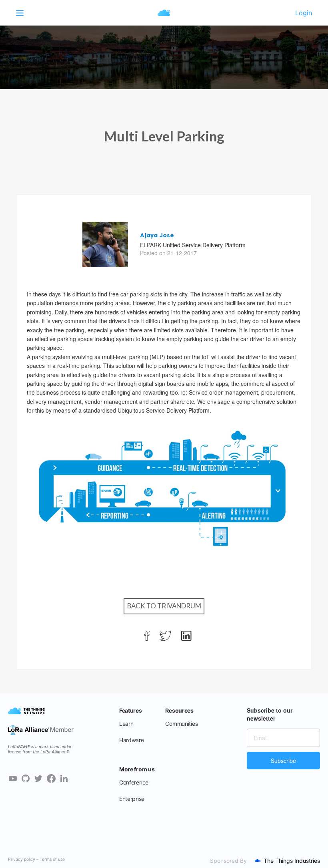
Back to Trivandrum (164, 606)
